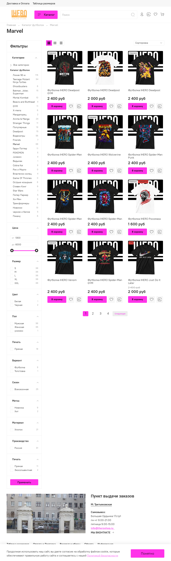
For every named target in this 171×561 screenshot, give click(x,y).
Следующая (120, 313)
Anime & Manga (21, 119)
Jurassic (17, 157)
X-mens (17, 110)
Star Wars (18, 190)
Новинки (17, 207)
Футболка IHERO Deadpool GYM (63, 91)
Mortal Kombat (20, 97)
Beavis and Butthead (24, 101)
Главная (11, 25)
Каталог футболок (33, 25)
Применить (24, 482)
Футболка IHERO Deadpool (104, 90)
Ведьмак (17, 161)
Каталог (49, 15)
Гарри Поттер (20, 148)
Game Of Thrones (22, 178)
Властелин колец (22, 173)
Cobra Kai (18, 165)
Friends (17, 140)
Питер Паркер (20, 195)
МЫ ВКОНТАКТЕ (100, 532)
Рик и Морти (19, 169)
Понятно (147, 553)
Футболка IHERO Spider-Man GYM (105, 281)
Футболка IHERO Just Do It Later (144, 281)
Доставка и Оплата (18, 3)
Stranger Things (21, 123)
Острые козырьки (22, 182)
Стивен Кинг (19, 186)
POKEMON (18, 152)
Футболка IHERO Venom (62, 280)
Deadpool (18, 131)
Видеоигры (19, 135)
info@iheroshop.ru (102, 528)
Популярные (20, 127)
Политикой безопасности (102, 555)
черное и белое (21, 212)
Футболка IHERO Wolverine (104, 154)
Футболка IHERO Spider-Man (64, 154)
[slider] (11, 250)
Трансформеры (21, 203)
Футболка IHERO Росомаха (144, 218)
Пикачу (17, 216)
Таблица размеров (44, 3)
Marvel (16, 144)
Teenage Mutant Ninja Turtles (21, 81)
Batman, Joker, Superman (20, 92)
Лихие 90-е (19, 75)
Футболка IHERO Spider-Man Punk (145, 156)
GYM (15, 106)
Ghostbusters (20, 86)
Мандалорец (19, 114)
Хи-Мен (17, 199)
